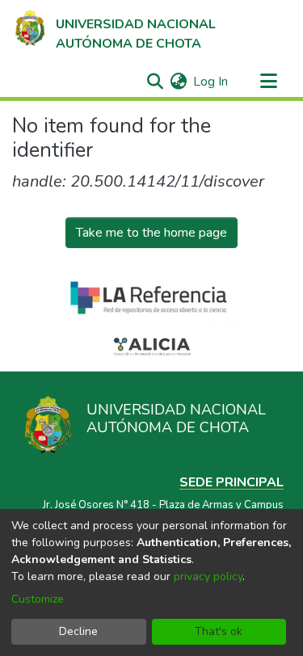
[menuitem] (178, 81)
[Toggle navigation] (268, 81)
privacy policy (208, 576)
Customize (37, 599)
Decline (78, 631)
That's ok (218, 631)
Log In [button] (211, 81)
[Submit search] (155, 81)
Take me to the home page (151, 233)
